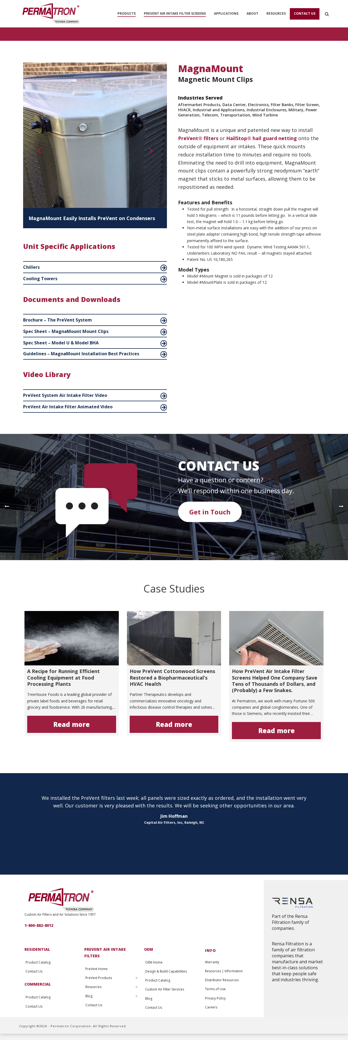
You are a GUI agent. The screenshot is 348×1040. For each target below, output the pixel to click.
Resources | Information (224, 971)
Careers (211, 1007)
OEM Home (154, 962)
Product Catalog (38, 962)
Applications (226, 13)
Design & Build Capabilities (166, 971)
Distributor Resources (222, 980)
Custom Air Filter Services (164, 989)
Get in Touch (210, 511)
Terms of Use (215, 989)
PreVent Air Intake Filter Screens (175, 13)
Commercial (37, 984)
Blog (88, 996)
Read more (71, 724)
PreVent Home (96, 969)
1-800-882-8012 (38, 925)
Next (150, 152)
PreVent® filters (198, 138)
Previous (36, 152)
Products (126, 13)
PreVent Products (98, 978)
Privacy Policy (215, 998)
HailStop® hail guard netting (261, 138)
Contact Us (304, 13)
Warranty (212, 962)
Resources (276, 13)
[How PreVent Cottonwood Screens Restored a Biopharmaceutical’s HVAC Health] (174, 638)
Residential (37, 949)
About (252, 13)
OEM (148, 949)
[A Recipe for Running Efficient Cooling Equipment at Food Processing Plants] (71, 638)
